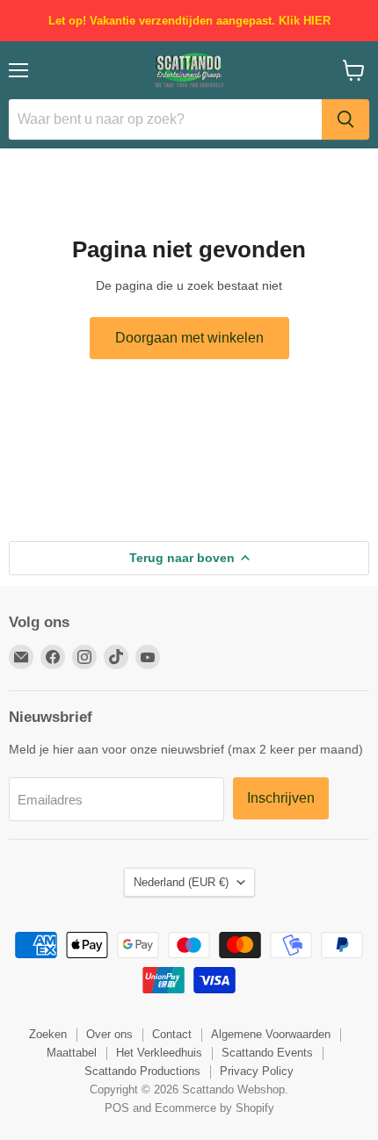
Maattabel (72, 1052)
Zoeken (48, 1034)
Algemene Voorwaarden (271, 1034)
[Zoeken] (345, 119)
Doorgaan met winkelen (189, 337)
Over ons (109, 1034)
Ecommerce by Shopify (214, 1108)
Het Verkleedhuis (159, 1052)
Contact (172, 1034)
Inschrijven (281, 797)
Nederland (181, 882)
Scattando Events (267, 1052)
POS (117, 1108)
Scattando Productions (142, 1071)
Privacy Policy (257, 1071)
